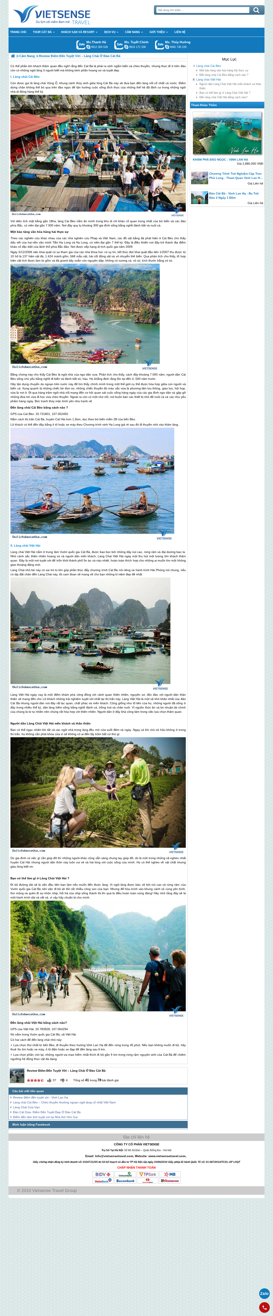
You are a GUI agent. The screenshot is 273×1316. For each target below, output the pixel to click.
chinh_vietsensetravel (126, 47)
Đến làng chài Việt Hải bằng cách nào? (223, 97)
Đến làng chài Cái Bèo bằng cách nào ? (223, 74)
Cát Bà (108, 83)
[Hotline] (264, 1307)
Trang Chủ (62, 14)
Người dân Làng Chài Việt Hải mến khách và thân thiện (230, 86)
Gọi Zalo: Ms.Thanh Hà (81, 45)
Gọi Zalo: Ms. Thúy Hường (159, 45)
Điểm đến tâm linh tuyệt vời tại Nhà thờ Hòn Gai (45, 1117)
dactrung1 (167, 47)
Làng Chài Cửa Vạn (26, 1107)
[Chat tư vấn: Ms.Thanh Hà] (88, 47)
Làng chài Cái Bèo (208, 66)
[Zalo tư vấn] (264, 1293)
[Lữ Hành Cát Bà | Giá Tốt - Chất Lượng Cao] (13, 56)
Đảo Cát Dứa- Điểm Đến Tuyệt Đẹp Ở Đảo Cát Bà (47, 1112)
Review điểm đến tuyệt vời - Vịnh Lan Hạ (40, 1097)
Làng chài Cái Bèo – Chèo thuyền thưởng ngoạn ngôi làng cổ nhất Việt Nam (64, 1102)
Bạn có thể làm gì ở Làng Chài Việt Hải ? (224, 92)
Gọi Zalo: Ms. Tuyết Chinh (119, 45)
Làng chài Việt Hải (208, 79)
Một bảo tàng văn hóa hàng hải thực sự (223, 70)
